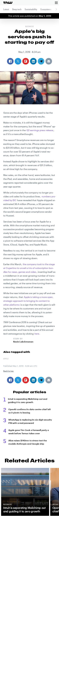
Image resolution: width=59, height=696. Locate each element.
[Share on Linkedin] (33, 380)
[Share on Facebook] (10, 380)
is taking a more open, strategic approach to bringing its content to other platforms (28, 301)
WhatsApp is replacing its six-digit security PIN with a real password (30, 421)
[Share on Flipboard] (25, 380)
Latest (6, 9)
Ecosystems (45, 9)
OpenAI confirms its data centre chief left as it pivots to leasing (29, 411)
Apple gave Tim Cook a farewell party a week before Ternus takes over (28, 432)
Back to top (8, 371)
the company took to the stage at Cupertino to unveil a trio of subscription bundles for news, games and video (29, 268)
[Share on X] (18, 380)
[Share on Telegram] (41, 380)
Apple (6, 359)
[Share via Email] (48, 380)
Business (29, 26)
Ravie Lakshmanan (23, 341)
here (36, 333)
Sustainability (31, 9)
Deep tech (16, 9)
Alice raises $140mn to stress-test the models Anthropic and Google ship (27, 442)
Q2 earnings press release (39, 130)
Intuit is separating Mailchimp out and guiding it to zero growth (27, 400)
